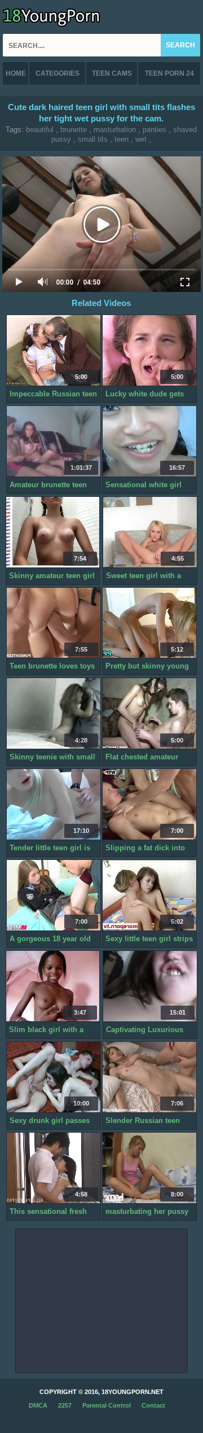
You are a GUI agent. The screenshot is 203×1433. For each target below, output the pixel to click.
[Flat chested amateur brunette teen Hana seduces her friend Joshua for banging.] (149, 713)
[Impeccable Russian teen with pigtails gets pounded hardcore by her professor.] (53, 350)
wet (141, 139)
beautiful (40, 129)
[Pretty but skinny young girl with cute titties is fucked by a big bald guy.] (149, 623)
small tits (93, 139)
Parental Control (106, 1405)
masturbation (115, 129)
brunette (73, 129)
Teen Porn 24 (169, 73)
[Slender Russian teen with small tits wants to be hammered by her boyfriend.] (149, 1077)
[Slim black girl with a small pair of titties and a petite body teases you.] (53, 986)
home (16, 73)
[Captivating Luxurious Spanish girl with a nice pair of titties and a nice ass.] (150, 986)
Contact (153, 1405)
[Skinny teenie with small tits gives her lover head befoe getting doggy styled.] (53, 713)
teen (121, 139)
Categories (58, 73)
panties (154, 129)
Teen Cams (112, 73)
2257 (65, 1405)
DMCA (38, 1405)
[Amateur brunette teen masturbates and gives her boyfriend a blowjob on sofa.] (53, 441)
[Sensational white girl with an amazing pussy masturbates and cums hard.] (149, 441)
